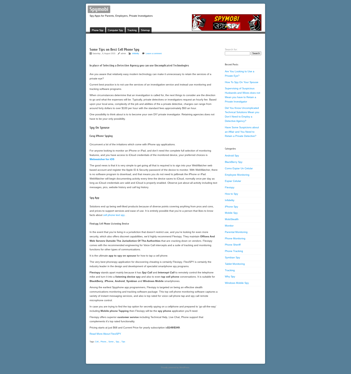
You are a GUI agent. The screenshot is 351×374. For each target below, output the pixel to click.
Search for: (231, 49)
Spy (117, 342)
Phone (103, 342)
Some (111, 342)
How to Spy (231, 193)
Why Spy (230, 276)
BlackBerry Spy (233, 161)
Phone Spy (97, 30)
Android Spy (232, 155)
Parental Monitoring (236, 232)
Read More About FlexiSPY (105, 333)
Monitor (229, 225)
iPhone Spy (231, 206)
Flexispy (229, 187)
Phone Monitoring (235, 238)
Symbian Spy (232, 257)
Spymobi (99, 9)
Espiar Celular (233, 180)
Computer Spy (115, 30)
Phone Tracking (234, 251)
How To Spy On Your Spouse (241, 82)
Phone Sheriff (233, 244)
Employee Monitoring (237, 174)
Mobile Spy (231, 212)
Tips (123, 342)
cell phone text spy (114, 215)
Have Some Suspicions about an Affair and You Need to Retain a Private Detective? (242, 132)
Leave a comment (154, 53)
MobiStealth (232, 219)
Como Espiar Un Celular (239, 168)
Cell (96, 342)
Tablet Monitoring (235, 263)
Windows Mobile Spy (237, 282)
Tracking (132, 30)
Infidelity (135, 53)
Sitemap (145, 30)
